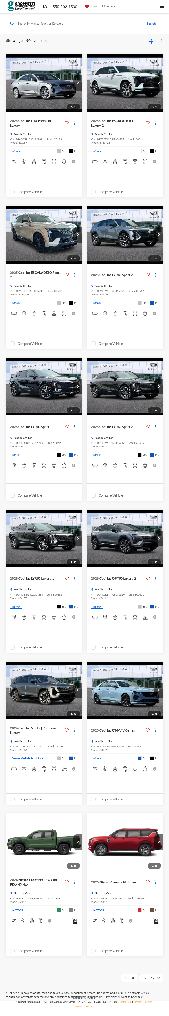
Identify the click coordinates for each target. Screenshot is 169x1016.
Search (151, 23)
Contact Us (125, 1002)
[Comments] (75, 921)
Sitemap (148, 1002)
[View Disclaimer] (74, 161)
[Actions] (74, 123)
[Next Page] (133, 978)
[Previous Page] (125, 978)
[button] (77, 83)
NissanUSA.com (84, 1006)
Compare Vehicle (30, 192)
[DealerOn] (84, 997)
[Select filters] (151, 41)
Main (47, 7)
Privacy (138, 1002)
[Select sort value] (159, 41)
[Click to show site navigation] (162, 6)
